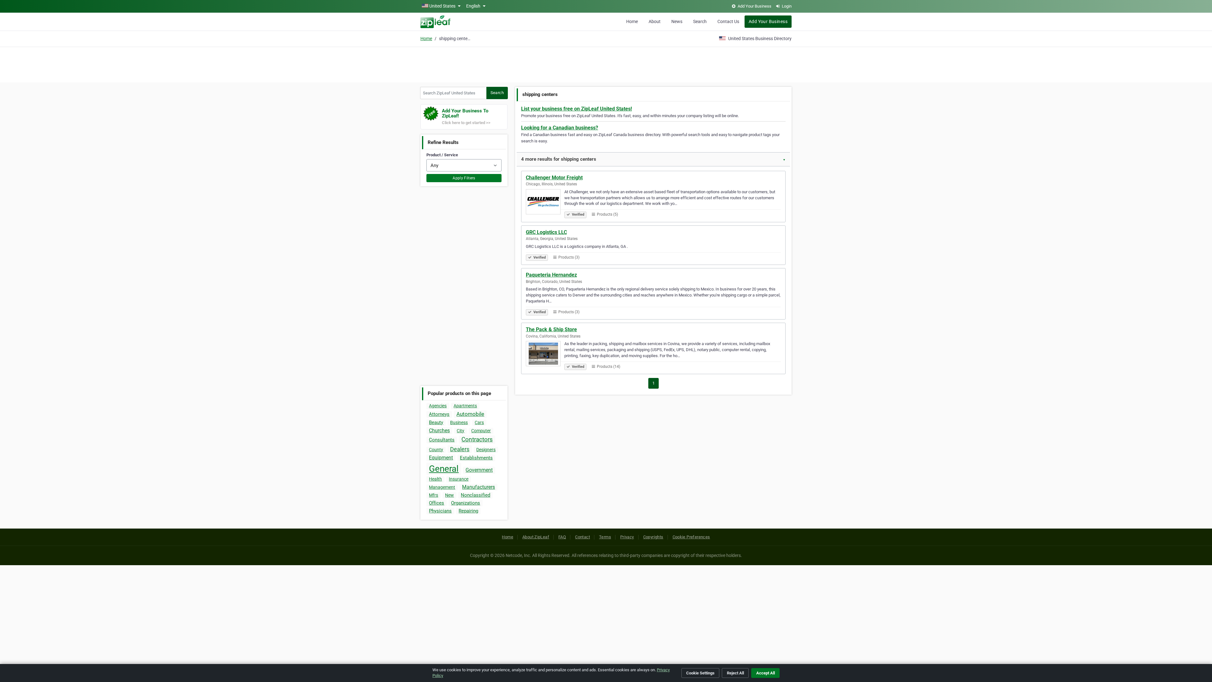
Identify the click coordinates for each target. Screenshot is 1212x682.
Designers (486, 449)
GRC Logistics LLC (546, 232)
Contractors (477, 439)
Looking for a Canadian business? (559, 128)
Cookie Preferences (691, 537)
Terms (605, 537)
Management (442, 487)
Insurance (458, 479)
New (449, 495)
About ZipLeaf (535, 537)
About (655, 21)
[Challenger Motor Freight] (545, 202)
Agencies (438, 405)
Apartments (465, 405)
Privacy (627, 537)
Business (459, 422)
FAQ (562, 537)
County (436, 449)
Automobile (470, 414)
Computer (481, 430)
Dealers (459, 449)
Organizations (465, 503)
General (444, 469)
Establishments (476, 458)
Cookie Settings (700, 673)
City (460, 430)
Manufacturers (478, 487)
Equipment (441, 458)
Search (700, 21)
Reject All (735, 673)
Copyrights (653, 537)
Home (632, 21)
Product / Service (442, 155)
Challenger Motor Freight (554, 178)
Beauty (436, 422)
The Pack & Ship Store (551, 329)
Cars (479, 422)
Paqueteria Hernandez (551, 275)
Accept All (765, 673)
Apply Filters (464, 178)
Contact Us (728, 21)
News (676, 21)
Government (479, 470)
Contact (582, 537)
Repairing (468, 511)
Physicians (440, 511)
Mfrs (433, 495)
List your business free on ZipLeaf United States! (576, 109)
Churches (439, 431)
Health (435, 479)
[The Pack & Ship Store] (545, 354)
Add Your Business (768, 21)
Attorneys (439, 414)
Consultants (441, 440)
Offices (436, 503)
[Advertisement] (606, 64)
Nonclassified (475, 495)
